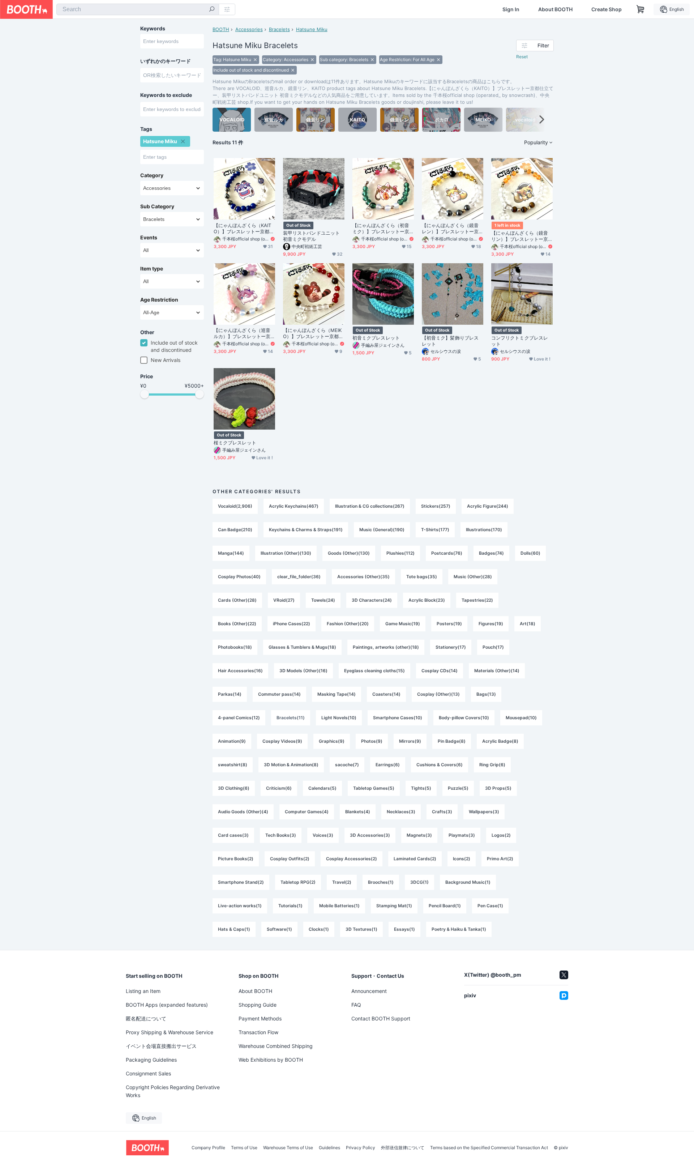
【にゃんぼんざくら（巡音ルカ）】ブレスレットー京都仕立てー (242, 333)
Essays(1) (404, 929)
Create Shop (606, 9)
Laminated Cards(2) (415, 858)
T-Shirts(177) (435, 529)
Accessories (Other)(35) (363, 576)
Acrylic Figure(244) (487, 506)
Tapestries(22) (477, 600)
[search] (211, 10)
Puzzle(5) (458, 788)
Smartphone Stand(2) (241, 882)
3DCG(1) (419, 882)
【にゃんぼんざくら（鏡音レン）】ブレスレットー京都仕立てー (450, 228)
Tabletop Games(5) (373, 788)
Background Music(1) (467, 882)
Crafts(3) (442, 811)
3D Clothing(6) (233, 788)
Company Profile (208, 1148)
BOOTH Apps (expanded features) (167, 1005)
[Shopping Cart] (640, 9)
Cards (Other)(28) (237, 600)
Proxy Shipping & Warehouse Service (169, 1032)
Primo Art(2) (500, 858)
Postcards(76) (446, 553)
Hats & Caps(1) (234, 929)
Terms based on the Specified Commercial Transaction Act (489, 1148)
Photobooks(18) (235, 647)
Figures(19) (491, 623)
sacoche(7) (347, 764)
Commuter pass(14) (279, 694)
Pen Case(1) (490, 905)
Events (148, 237)
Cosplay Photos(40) (239, 576)
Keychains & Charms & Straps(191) (306, 529)
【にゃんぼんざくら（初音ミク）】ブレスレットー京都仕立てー (380, 228)
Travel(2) (341, 882)
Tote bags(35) (421, 576)
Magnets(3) (419, 835)
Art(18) (527, 623)
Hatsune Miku (311, 29)
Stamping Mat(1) (394, 905)
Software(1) (279, 929)
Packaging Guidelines (151, 1060)
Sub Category (157, 206)
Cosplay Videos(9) (282, 741)
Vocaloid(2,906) (235, 506)
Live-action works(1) (240, 905)
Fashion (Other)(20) (348, 623)
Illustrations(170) (484, 529)
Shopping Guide (258, 1005)
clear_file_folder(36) (299, 576)
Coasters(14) (386, 694)
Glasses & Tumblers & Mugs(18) (302, 647)
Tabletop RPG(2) (298, 882)
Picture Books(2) (235, 858)
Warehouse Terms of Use (288, 1148)
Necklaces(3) (401, 811)
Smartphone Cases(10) (397, 717)
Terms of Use (244, 1148)
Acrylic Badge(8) (500, 741)
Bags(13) (486, 694)
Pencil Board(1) (445, 905)
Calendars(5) (322, 788)
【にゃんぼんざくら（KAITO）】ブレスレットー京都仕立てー (244, 228)
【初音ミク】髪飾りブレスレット (450, 341)
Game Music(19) (402, 623)
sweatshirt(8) (232, 764)
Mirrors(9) (410, 741)
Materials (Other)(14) (496, 670)
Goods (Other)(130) (349, 553)
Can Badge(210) (235, 529)
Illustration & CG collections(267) (369, 506)
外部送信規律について (402, 1148)
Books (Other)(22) (237, 623)
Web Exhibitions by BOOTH (271, 1060)
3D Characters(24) (372, 600)
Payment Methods (260, 1018)
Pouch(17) (493, 647)
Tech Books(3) (280, 835)
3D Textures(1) (361, 929)
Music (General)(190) (381, 529)
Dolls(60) (530, 553)
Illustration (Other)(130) (286, 553)
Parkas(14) (229, 694)
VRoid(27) (284, 600)
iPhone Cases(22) (291, 623)
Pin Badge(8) (452, 741)
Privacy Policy (360, 1148)
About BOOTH (555, 9)
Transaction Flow (258, 1032)
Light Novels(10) (338, 717)
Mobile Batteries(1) (339, 905)
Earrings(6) (388, 764)
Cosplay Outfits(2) (289, 858)
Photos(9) (371, 741)
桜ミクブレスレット (235, 442)
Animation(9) (232, 741)
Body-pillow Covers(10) (464, 717)
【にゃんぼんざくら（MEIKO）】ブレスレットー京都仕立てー (313, 333)
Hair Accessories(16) (240, 670)
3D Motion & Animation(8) (291, 764)
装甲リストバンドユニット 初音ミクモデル (311, 236)
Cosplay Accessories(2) (351, 858)
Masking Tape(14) (336, 694)
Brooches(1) (381, 882)
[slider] (144, 394)
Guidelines (329, 1148)
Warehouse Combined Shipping (276, 1046)
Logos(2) (501, 835)
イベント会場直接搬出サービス (161, 1046)
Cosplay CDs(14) (439, 670)
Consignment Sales (148, 1073)
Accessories (249, 29)
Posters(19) (449, 623)
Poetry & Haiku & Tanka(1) (459, 929)
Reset (522, 56)
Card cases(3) (233, 835)
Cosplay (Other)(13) (438, 694)
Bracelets (279, 29)
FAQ (356, 1005)
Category (151, 175)
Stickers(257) (435, 506)
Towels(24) (323, 600)
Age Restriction (159, 299)
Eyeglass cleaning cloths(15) (374, 670)
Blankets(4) (357, 811)
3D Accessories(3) (370, 835)
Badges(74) (491, 553)
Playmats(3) (462, 835)
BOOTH (221, 29)
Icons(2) (461, 858)
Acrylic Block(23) (426, 600)
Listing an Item (143, 991)
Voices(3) (323, 835)
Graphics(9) (331, 741)
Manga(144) (231, 553)
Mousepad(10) (521, 717)
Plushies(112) (400, 553)
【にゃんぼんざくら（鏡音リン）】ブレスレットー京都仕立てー (519, 236)
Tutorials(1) (290, 905)
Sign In (510, 9)
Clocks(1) (319, 929)
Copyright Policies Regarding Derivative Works (173, 1091)
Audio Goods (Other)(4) (243, 811)
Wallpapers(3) (484, 811)
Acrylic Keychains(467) (293, 506)
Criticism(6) (279, 788)
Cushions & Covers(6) (439, 764)
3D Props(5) (498, 788)
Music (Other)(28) (473, 576)
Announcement (369, 991)
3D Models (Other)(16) (303, 670)
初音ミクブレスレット (376, 338)
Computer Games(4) (307, 811)
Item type (151, 268)
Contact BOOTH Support (380, 1018)
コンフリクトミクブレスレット (519, 341)
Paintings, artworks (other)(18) (386, 647)
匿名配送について (146, 1018)
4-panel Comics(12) (239, 717)
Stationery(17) (451, 647)
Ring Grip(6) (492, 764)
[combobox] (137, 9)
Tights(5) (421, 788)
